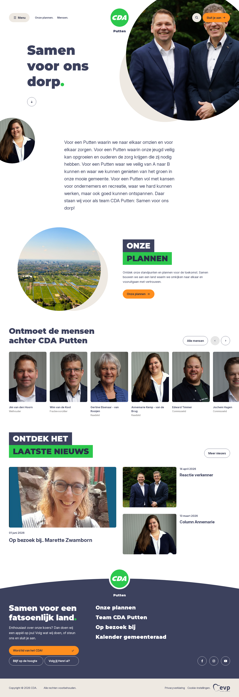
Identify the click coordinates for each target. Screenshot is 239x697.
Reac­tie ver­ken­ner (196, 475)
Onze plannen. (44, 17)
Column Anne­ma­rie (197, 522)
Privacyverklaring (175, 687)
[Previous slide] (215, 340)
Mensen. (62, 17)
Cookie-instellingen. (198, 687)
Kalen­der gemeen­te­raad (131, 637)
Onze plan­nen (116, 607)
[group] (27, 382)
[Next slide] (225, 340)
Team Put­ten (121, 617)
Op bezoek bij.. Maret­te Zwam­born (50, 540)
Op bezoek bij (116, 627)
